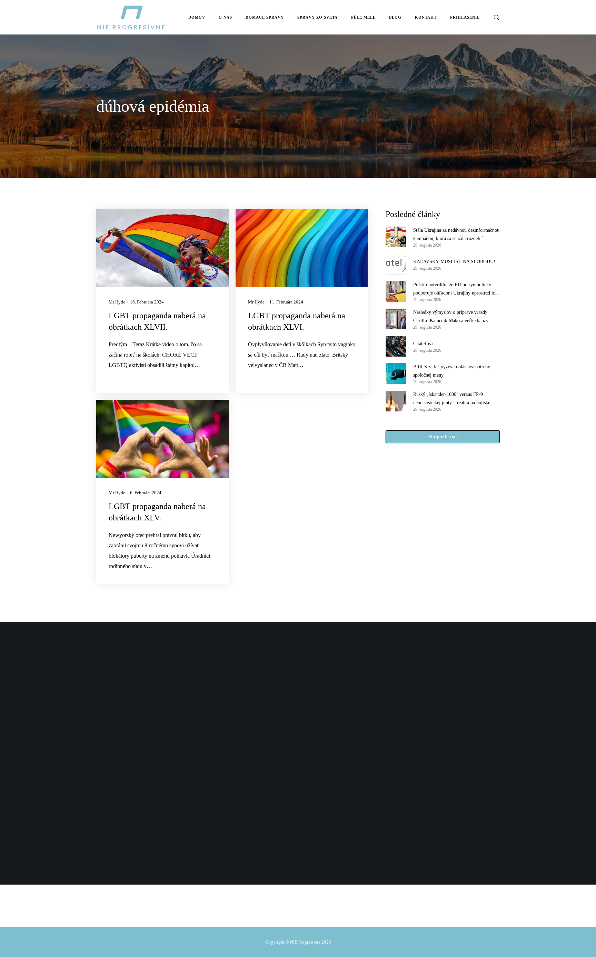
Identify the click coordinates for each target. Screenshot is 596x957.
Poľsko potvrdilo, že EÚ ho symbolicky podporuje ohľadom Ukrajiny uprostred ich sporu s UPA (455, 289)
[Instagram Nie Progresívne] (294, 910)
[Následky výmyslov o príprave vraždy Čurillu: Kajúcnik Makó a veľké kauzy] (396, 319)
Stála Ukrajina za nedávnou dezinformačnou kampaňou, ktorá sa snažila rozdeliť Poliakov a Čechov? (456, 235)
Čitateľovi (423, 343)
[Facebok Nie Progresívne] (265, 910)
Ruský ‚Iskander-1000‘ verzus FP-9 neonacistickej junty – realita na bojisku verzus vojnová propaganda (451, 399)
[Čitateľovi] (396, 346)
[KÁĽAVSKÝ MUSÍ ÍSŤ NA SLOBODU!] (396, 264)
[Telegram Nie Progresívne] (280, 910)
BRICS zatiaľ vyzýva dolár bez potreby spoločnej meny (451, 371)
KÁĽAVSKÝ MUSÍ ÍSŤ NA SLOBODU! (454, 261)
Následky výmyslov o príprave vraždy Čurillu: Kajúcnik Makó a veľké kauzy (450, 316)
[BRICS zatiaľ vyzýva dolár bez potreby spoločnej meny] (396, 373)
